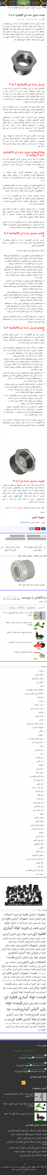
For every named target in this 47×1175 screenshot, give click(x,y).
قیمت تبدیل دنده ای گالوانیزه (15, 539)
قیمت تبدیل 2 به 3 (34, 536)
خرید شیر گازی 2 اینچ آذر (23, 652)
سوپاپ (40, 765)
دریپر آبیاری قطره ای (36, 738)
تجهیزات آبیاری (38, 727)
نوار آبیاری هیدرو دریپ (34, 859)
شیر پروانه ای (38, 780)
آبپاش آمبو (39, 674)
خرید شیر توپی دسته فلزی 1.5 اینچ (19, 632)
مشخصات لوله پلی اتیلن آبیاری (32, 1026)
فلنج (41, 814)
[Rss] (23, 1083)
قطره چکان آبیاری (36, 825)
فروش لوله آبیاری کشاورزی (23, 953)
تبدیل (39, 7)
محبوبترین (31, 607)
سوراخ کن (39, 768)
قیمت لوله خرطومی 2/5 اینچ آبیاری (33, 547)
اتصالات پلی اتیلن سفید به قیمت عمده (30, 1151)
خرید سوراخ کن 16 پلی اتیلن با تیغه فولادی (19, 623)
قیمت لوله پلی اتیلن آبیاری (26, 1006)
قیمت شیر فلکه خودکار (26, 980)
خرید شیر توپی (39, 923)
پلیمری (41, 712)
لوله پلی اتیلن (38, 840)
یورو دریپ (39, 874)
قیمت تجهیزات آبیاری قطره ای (19, 973)
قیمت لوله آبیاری (20, 992)
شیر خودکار (39, 791)
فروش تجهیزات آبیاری (33, 945)
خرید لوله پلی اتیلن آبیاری (17, 934)
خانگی (41, 731)
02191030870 (25, 522)
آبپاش (41, 671)
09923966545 (40, 1057)
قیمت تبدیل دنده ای (17, 536)
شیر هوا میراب (38, 802)
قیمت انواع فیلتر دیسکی (23, 966)
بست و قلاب (38, 704)
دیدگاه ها (21, 607)
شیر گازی (40, 798)
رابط (41, 746)
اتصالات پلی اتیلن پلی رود (33, 693)
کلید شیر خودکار (37, 829)
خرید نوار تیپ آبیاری (12, 938)
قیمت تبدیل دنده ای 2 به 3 (37, 539)
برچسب (12, 607)
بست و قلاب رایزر (36, 708)
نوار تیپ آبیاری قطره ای (34, 870)
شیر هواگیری (38, 806)
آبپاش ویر (39, 682)
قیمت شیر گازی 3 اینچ (8, 980)
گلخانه (41, 832)
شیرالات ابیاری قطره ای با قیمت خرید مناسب (28, 1147)
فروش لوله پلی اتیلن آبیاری (30, 957)
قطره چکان (39, 821)
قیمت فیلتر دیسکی (20, 984)
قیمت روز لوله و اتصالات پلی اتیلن (31, 976)
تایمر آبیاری (39, 716)
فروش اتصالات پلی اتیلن (19, 941)
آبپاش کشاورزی (37, 678)
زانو (42, 753)
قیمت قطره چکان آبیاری (22, 988)
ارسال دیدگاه (30, 19)
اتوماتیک (40, 697)
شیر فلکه (40, 795)
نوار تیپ (40, 866)
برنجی (41, 701)
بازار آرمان (23, 1172)
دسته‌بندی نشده (37, 742)
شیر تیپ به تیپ (37, 787)
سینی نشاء (39, 772)
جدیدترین (41, 607)
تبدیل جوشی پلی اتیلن (35, 723)
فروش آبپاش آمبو (38, 941)
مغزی (41, 847)
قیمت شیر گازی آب (37, 984)
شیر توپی (18, 495)
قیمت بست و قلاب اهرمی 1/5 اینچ (12, 547)
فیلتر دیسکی (38, 817)
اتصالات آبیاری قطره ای (35, 689)
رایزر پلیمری (39, 750)
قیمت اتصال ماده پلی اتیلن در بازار (32, 1138)
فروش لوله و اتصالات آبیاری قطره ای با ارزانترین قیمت (26, 1143)
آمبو (41, 686)
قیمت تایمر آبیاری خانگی (17, 969)
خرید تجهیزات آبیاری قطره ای (18, 919)
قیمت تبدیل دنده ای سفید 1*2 (31, 584)
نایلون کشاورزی (37, 855)
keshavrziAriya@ (39, 1065)
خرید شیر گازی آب (24, 923)
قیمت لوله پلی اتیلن (34, 1003)
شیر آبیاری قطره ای (36, 776)
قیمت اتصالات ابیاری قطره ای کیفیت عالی (29, 1134)
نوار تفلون (39, 862)
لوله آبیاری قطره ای (23, 1019)
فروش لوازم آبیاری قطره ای (28, 949)
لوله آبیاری (39, 836)
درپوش (40, 735)
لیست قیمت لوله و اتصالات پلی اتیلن (16, 1023)
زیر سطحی (39, 757)
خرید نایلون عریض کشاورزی (33, 938)
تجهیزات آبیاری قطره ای (32, 914)
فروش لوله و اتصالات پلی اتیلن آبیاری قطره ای (27, 1130)
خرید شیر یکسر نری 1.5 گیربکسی (20, 642)
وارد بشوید (43, 601)
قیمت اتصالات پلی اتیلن (26, 960)
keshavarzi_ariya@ (38, 1071)
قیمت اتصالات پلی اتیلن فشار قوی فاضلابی (25, 904)
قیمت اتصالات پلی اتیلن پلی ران (33, 1155)
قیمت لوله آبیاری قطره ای (25, 997)
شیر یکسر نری (38, 810)
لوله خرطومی (38, 844)
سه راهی (40, 761)
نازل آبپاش (39, 851)
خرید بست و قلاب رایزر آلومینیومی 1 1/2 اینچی (17, 613)
